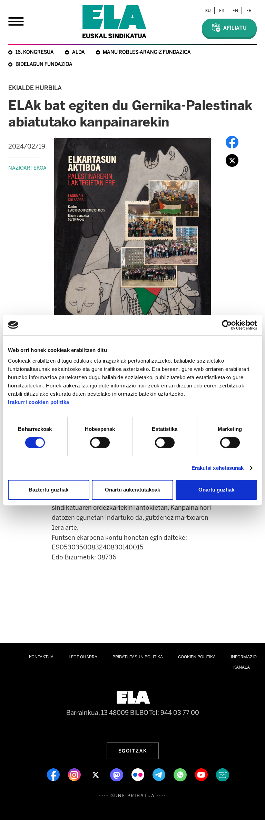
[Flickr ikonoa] (138, 774)
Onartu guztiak (216, 490)
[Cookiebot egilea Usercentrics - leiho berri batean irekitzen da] (227, 325)
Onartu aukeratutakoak (132, 490)
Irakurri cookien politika (38, 402)
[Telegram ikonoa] (159, 774)
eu (208, 10)
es (221, 10)
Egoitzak (132, 750)
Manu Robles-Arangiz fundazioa (147, 52)
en (235, 10)
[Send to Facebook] (232, 142)
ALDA (78, 52)
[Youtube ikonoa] (202, 774)
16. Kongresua (35, 52)
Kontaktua (41, 657)
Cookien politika (197, 657)
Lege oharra (83, 657)
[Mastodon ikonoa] (117, 774)
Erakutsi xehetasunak (218, 468)
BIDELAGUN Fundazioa (44, 64)
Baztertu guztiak (48, 490)
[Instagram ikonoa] (75, 774)
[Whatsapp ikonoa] (181, 774)
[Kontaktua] (223, 774)
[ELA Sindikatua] (114, 21)
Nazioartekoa (27, 168)
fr (249, 10)
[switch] (100, 442)
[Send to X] (232, 160)
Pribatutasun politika (137, 657)
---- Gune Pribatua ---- (132, 795)
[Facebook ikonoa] (54, 774)
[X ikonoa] (96, 774)
